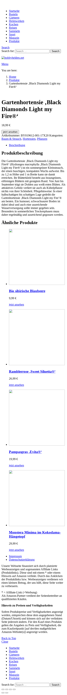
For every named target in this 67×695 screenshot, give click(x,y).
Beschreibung (17, 145)
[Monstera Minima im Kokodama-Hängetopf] (37, 498)
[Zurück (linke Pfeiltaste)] (2, 692)
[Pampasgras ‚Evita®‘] (37, 418)
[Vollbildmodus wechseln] (6, 689)
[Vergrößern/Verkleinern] (2, 689)
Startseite (14, 10)
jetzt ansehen (10, 131)
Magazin (14, 37)
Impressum (15, 556)
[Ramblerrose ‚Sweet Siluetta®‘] (37, 337)
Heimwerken (16, 21)
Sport (12, 34)
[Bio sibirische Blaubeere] (37, 257)
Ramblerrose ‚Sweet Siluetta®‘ (32, 371)
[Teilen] (10, 689)
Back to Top (8, 638)
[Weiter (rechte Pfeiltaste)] (6, 692)
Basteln (13, 14)
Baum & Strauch (11, 138)
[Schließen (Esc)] (14, 689)
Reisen (13, 27)
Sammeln (14, 31)
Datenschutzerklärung (22, 559)
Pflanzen (42, 138)
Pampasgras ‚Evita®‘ (25, 452)
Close (4, 641)
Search (55, 51)
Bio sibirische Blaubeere (27, 291)
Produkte (14, 41)
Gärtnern (14, 17)
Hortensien (29, 138)
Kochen (13, 24)
